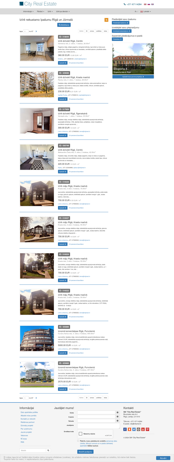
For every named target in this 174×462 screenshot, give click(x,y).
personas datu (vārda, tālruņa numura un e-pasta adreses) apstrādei (98, 443)
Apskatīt (62, 63)
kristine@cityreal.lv (81, 59)
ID (86, 31)
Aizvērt (163, 458)
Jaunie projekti (26, 432)
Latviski (146, 11)
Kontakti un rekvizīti (28, 419)
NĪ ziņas (24, 439)
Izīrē (49, 11)
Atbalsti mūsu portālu (28, 415)
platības (98, 31)
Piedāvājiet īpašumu (120, 23)
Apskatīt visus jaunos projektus (132, 77)
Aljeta (60, 168)
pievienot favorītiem (77, 63)
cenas (92, 31)
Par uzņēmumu (26, 429)
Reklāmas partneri (27, 422)
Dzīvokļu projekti (27, 425)
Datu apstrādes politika (29, 412)
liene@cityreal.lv (84, 131)
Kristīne (60, 59)
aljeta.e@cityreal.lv (79, 168)
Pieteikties (116, 39)
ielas (105, 31)
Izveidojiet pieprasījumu (121, 31)
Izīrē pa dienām (62, 11)
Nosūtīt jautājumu (85, 452)
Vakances (24, 435)
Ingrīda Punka (62, 95)
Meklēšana (64, 25)
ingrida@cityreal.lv (85, 95)
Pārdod (40, 11)
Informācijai (27, 11)
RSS (22, 442)
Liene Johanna (63, 131)
